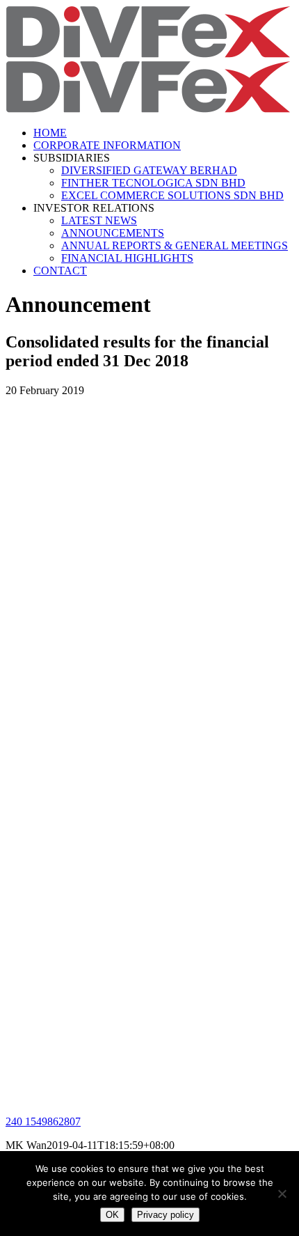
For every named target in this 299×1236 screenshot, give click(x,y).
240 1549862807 (43, 1121)
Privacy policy (165, 1215)
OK (112, 1215)
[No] (282, 1193)
